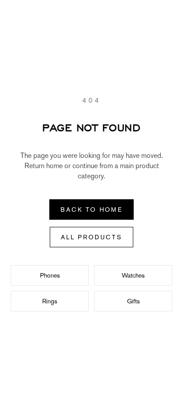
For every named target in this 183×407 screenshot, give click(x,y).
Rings (49, 301)
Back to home (91, 210)
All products (91, 237)
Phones (50, 275)
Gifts (133, 301)
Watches (133, 275)
